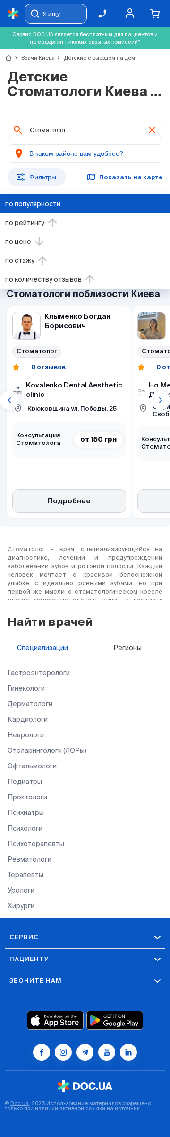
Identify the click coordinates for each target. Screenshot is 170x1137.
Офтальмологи (32, 766)
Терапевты (25, 875)
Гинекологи (26, 688)
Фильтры (42, 177)
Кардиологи (28, 719)
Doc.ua (19, 1103)
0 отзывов (48, 367)
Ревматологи (29, 859)
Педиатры (25, 781)
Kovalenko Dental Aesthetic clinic (74, 390)
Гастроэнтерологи (39, 673)
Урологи (21, 890)
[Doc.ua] (13, 13)
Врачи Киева (34, 58)
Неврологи (26, 735)
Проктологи (27, 797)
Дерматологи (30, 704)
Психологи (25, 828)
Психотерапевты (36, 843)
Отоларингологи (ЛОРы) (47, 750)
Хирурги (21, 906)
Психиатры (26, 812)
